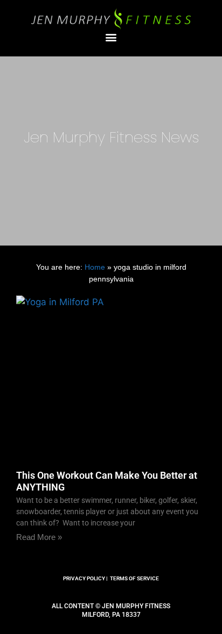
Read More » (39, 537)
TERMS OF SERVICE (134, 578)
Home (95, 267)
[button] (111, 37)
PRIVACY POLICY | (85, 578)
